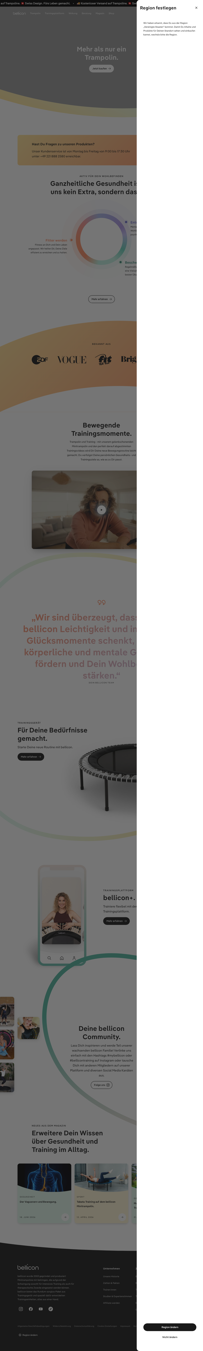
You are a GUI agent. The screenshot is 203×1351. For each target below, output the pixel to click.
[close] (196, 7)
